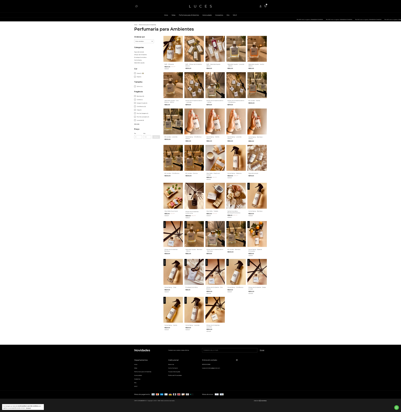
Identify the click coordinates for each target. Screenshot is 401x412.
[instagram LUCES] (237, 360)
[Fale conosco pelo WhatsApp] (396, 407)
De (135, 133)
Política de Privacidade (175, 375)
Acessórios (219, 15)
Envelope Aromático (140, 57)
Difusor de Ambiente (140, 54)
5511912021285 (206, 364)
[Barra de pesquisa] (136, 7)
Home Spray (138, 60)
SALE (235, 15)
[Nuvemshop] (260, 401)
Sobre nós (171, 364)
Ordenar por (139, 37)
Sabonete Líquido (139, 63)
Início (166, 15)
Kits (228, 15)
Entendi (28, 408)
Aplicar (156, 137)
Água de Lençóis (139, 52)
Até (144, 133)
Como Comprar (173, 368)
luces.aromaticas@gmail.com (211, 368)
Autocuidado (207, 15)
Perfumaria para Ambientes (189, 15)
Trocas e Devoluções (174, 371)
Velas (173, 15)
